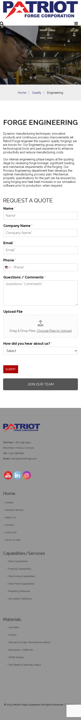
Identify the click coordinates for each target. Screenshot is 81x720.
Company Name (17, 226)
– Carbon (11, 634)
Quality (36, 92)
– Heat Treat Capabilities (20, 583)
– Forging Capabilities (18, 568)
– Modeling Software (18, 591)
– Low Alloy (12, 627)
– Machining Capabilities (20, 576)
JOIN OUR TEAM (41, 384)
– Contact (8, 524)
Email (9, 243)
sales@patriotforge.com (24, 458)
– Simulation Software (19, 598)
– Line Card (9, 532)
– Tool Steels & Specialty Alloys (23, 664)
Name (9, 208)
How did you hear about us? (27, 344)
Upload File (13, 312)
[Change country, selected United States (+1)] (7, 267)
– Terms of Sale (12, 539)
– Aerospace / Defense (19, 649)
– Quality (8, 502)
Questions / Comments (24, 277)
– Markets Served (13, 509)
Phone (9, 260)
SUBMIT (10, 369)
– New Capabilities (17, 561)
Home (22, 92)
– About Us (9, 517)
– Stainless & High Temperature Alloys (28, 642)
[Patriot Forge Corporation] (40, 10)
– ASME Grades (15, 657)
